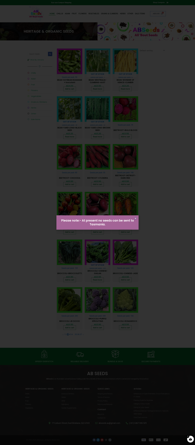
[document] (97, 222)
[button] (135, 218)
